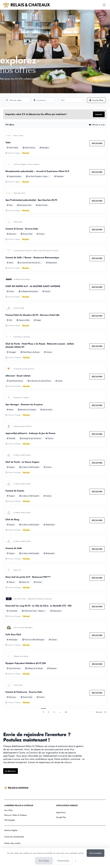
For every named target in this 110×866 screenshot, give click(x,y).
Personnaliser (63, 860)
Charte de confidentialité (14, 836)
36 (66, 712)
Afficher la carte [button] (98, 125)
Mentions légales (10, 830)
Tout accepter (95, 853)
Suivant (99, 712)
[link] (96, 143)
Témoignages (9, 820)
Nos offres (8, 810)
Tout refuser (44, 860)
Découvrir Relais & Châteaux (15, 815)
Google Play (61, 817)
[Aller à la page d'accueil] (26, 5)
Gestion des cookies (12, 843)
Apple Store (60, 812)
